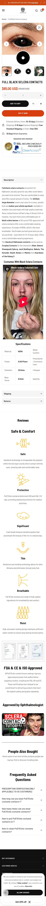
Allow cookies (23, 892)
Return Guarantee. (17, 133)
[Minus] (5, 95)
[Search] (36, 10)
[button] (5, 2)
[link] (23, 651)
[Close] (29, 902)
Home (4, 19)
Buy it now (23, 113)
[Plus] (40, 95)
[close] (44, 3)
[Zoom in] (39, 27)
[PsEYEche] (23, 10)
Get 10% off (20, 902)
